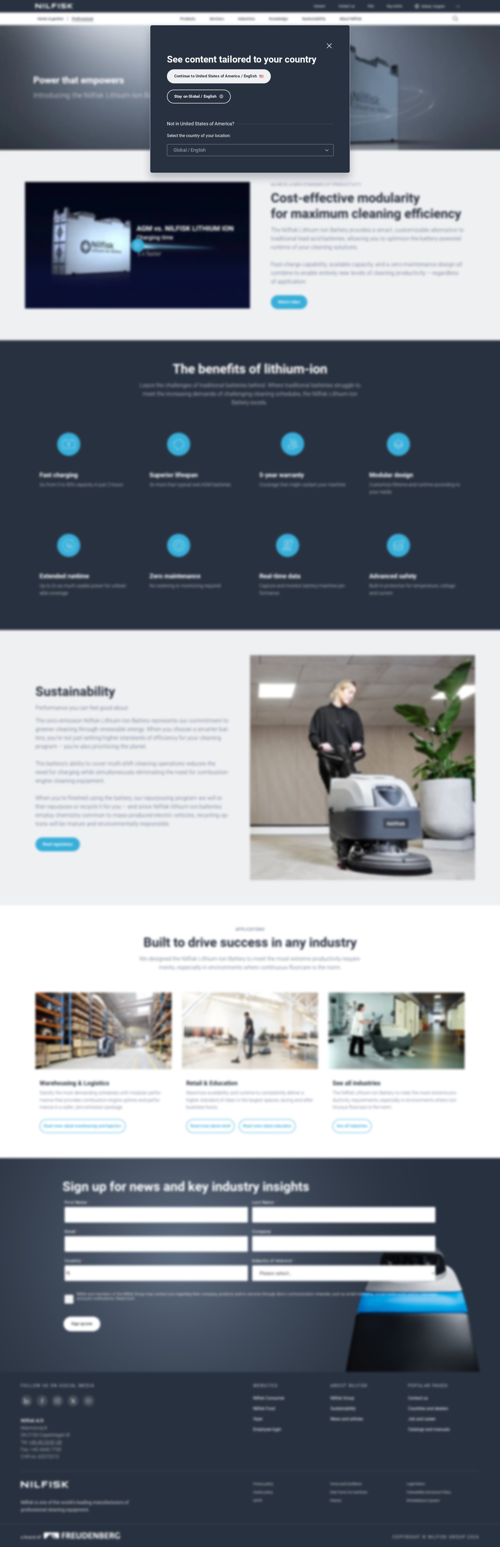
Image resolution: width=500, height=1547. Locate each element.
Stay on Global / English (195, 96)
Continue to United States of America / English (215, 76)
